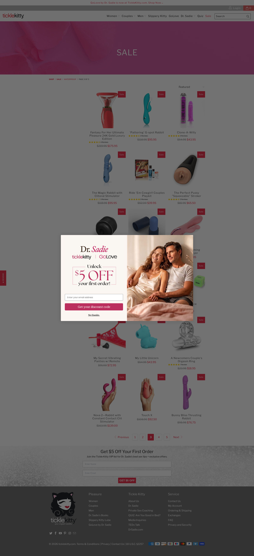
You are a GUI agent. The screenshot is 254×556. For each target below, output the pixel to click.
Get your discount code (94, 307)
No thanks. (94, 315)
